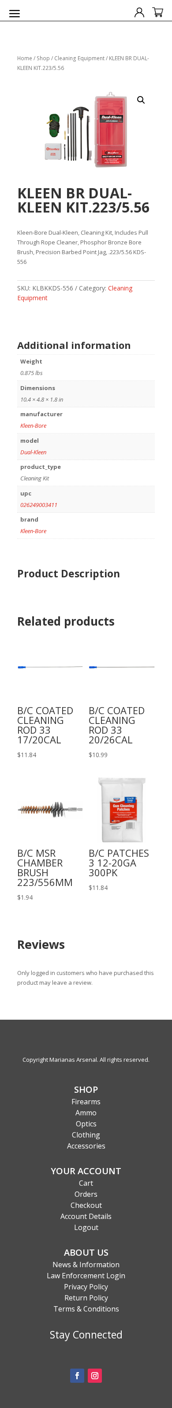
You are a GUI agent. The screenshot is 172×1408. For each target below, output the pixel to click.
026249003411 (38, 505)
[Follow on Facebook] (77, 1376)
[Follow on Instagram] (95, 1376)
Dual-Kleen (33, 452)
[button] (141, 100)
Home (24, 58)
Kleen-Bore (33, 425)
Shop (43, 58)
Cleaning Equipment (79, 58)
